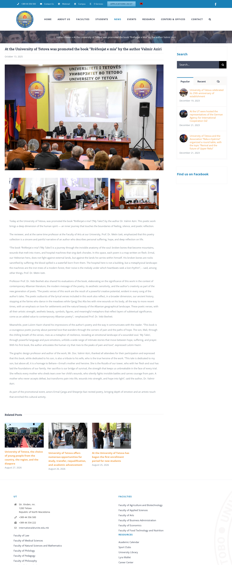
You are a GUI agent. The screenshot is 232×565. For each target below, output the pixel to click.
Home (59, 37)
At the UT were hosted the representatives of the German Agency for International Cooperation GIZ (206, 116)
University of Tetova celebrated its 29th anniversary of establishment (206, 93)
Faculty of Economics (130, 525)
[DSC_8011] (33, 179)
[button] (210, 19)
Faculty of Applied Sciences (133, 510)
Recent (201, 81)
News (68, 37)
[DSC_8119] (84, 179)
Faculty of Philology (24, 550)
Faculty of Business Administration (137, 520)
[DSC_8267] (134, 180)
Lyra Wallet (125, 557)
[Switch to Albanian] (141, 4)
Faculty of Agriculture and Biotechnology (141, 505)
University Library (128, 552)
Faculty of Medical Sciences (28, 540)
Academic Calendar (129, 542)
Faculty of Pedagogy (24, 555)
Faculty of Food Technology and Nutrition (141, 530)
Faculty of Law (21, 535)
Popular (185, 81)
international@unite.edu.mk (34, 527)
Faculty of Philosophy (25, 560)
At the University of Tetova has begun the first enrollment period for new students (110, 456)
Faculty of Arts (126, 515)
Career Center (126, 562)
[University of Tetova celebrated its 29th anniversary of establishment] (183, 90)
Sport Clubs (125, 547)
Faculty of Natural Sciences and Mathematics (38, 545)
